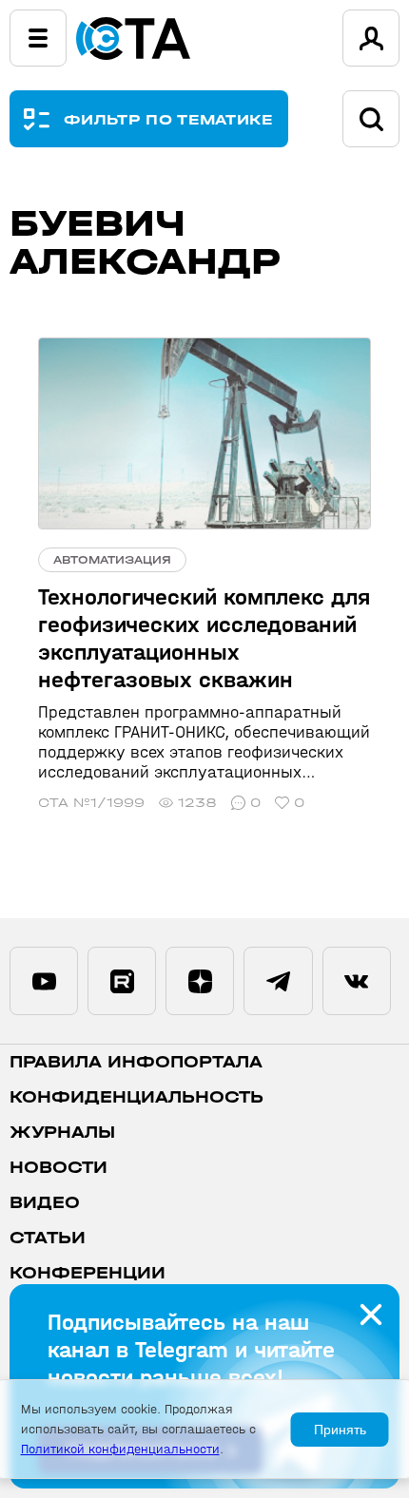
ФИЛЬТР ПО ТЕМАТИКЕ (169, 119)
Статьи (48, 1238)
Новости (58, 1168)
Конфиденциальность (136, 1097)
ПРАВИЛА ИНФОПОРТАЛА (136, 1062)
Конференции (88, 1273)
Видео (45, 1203)
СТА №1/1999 (91, 803)
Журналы (62, 1133)
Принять (340, 1429)
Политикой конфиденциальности (120, 1449)
